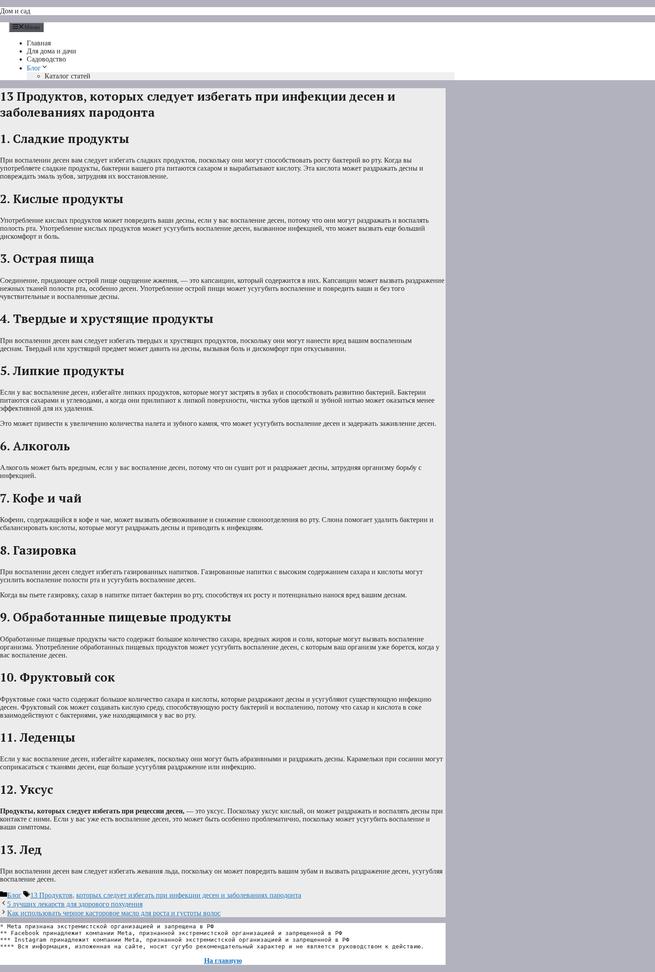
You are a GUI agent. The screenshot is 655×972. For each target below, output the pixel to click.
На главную (223, 960)
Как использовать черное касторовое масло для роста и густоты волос (114, 913)
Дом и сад (15, 11)
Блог (34, 68)
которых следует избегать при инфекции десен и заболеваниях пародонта (188, 895)
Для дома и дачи (51, 51)
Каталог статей (67, 76)
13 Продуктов (51, 895)
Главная (39, 43)
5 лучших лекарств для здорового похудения (75, 904)
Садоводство (46, 59)
